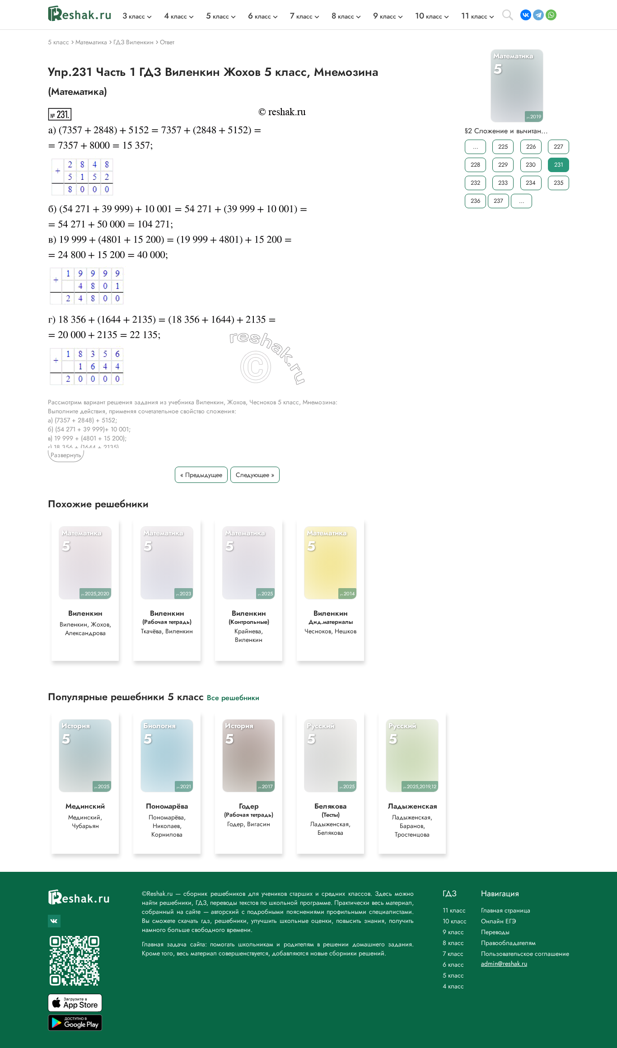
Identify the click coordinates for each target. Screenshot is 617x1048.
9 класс (453, 931)
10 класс (455, 921)
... (475, 146)
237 (498, 200)
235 (558, 182)
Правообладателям (508, 942)
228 (475, 164)
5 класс (453, 975)
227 (558, 146)
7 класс (453, 953)
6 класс (453, 964)
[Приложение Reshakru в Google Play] (75, 1028)
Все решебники (233, 697)
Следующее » (255, 474)
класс (133, 16)
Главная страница (505, 910)
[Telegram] (538, 14)
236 (475, 200)
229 (503, 164)
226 (531, 146)
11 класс (454, 910)
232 (475, 182)
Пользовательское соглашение (525, 953)
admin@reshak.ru (504, 963)
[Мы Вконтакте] (54, 921)
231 (558, 164)
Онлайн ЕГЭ (498, 921)
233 (503, 182)
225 (503, 146)
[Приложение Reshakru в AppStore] (75, 1009)
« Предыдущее (201, 474)
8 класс (453, 942)
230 (531, 164)
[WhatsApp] (551, 14)
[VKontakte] (525, 14)
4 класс (453, 986)
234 (531, 182)
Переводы (495, 931)
